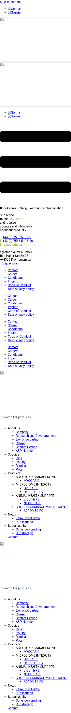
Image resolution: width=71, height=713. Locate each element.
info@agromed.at (11, 244)
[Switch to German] (14, 9)
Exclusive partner (27, 439)
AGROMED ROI (34, 511)
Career (12, 274)
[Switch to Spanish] (15, 12)
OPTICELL (31, 488)
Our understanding (28, 529)
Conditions (15, 278)
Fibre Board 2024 (28, 518)
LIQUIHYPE (31, 499)
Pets (19, 469)
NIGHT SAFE (32, 503)
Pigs (19, 458)
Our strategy (24, 533)
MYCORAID (31, 481)
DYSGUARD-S (33, 492)
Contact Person (26, 447)
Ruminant (22, 466)
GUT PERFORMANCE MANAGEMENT (41, 507)
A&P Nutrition (25, 451)
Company (22, 432)
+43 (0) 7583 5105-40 (18, 241)
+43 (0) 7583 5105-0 (17, 237)
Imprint (13, 281)
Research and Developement (36, 436)
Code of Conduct (19, 285)
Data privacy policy (21, 289)
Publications (24, 522)
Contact (13, 270)
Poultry (21, 462)
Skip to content (10, 2)
